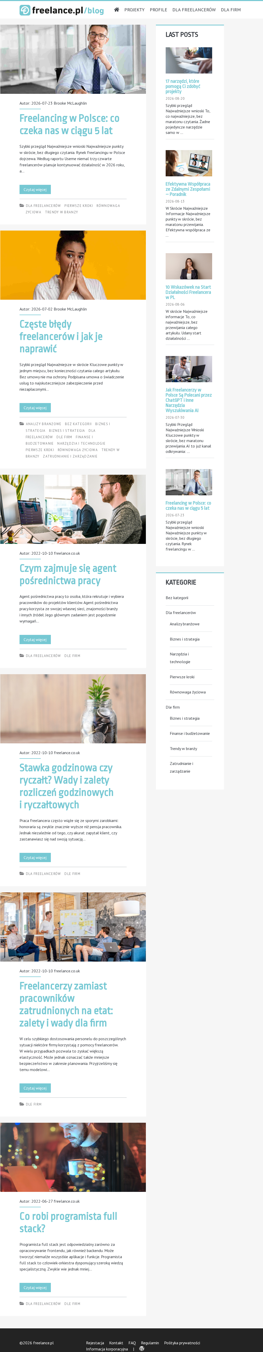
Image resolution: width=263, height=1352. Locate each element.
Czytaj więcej (37, 190)
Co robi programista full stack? (73, 1157)
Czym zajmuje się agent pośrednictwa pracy (73, 509)
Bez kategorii (78, 424)
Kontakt (116, 1342)
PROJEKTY (134, 10)
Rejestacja (95, 1342)
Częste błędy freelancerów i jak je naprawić (73, 265)
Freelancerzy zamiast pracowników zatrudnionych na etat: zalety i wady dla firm (73, 927)
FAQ (132, 1342)
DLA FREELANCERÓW (194, 10)
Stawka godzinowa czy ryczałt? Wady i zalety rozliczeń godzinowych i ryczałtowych (73, 708)
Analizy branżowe (44, 424)
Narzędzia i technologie (81, 443)
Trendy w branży (61, 212)
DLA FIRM (231, 10)
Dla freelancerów (43, 206)
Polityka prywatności (182, 1342)
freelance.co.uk (67, 553)
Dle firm (64, 437)
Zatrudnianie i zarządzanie (70, 456)
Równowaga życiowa (78, 450)
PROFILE (158, 10)
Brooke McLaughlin (70, 103)
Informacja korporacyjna (107, 1348)
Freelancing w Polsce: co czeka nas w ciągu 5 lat (73, 59)
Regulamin (150, 1342)
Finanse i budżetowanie (190, 733)
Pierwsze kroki (78, 206)
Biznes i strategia (67, 430)
